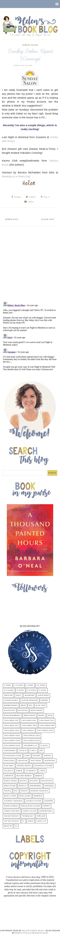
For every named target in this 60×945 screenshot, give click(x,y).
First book (9, 761)
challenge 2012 (28, 720)
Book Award (36, 710)
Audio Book (43, 695)
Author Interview (29, 700)
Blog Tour (41, 705)
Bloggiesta (9, 710)
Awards (44, 700)
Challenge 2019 (47, 725)
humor (19, 771)
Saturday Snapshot (13, 801)
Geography (49, 761)
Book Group (29, 715)
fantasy (47, 756)
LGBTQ (42, 771)
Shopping (48, 801)
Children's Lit (30, 746)
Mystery (34, 781)
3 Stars (29, 685)
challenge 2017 (11, 725)
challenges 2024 (12, 741)
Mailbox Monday (24, 776)
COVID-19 (23, 751)
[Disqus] (30, 263)
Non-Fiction (9, 786)
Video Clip (41, 821)
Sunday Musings (12, 811)
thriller (41, 816)
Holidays (8, 771)
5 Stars (42, 690)
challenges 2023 (32, 736)
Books (42, 715)
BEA (31, 705)
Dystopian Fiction (12, 756)
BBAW (23, 705)
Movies (23, 781)
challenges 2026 (12, 746)
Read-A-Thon (10, 796)
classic (44, 746)
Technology (28, 816)
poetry (24, 791)
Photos (7, 791)
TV (23, 821)
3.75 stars (9, 690)
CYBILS (33, 751)
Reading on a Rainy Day (16, 176)
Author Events (11, 700)
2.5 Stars (18, 685)
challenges (28, 731)
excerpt (37, 756)
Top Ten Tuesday (11, 821)
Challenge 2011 (11, 720)
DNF (41, 751)
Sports (46, 806)
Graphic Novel (24, 766)
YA (16, 826)
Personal (49, 786)
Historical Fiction (43, 766)
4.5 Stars (31, 690)
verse (30, 821)
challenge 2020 (11, 731)
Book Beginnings (12, 715)
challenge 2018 (29, 725)
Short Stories (11, 806)
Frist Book (36, 761)
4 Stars (20, 690)
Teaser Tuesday (11, 816)
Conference (9, 751)
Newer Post (12, 219)
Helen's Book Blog (33, 930)
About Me (8, 695)
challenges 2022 (12, 736)
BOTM (50, 715)
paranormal (36, 786)
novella (23, 786)
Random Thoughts (39, 791)
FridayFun (22, 761)
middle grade (10, 781)
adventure (30, 695)
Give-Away (9, 766)
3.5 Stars (41, 685)
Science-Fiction (33, 801)
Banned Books (11, 705)
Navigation (46, 781)
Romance (38, 796)
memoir (38, 776)
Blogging (23, 710)
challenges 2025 (32, 741)
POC (16, 791)
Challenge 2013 (46, 720)
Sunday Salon (30, 45)
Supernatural (46, 811)
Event (27, 756)
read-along (25, 796)
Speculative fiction (30, 806)
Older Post (48, 219)
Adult (18, 695)
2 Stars (7, 685)
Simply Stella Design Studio (31, 933)
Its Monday (31, 771)
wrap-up (8, 826)
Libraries (8, 776)
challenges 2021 (45, 731)
